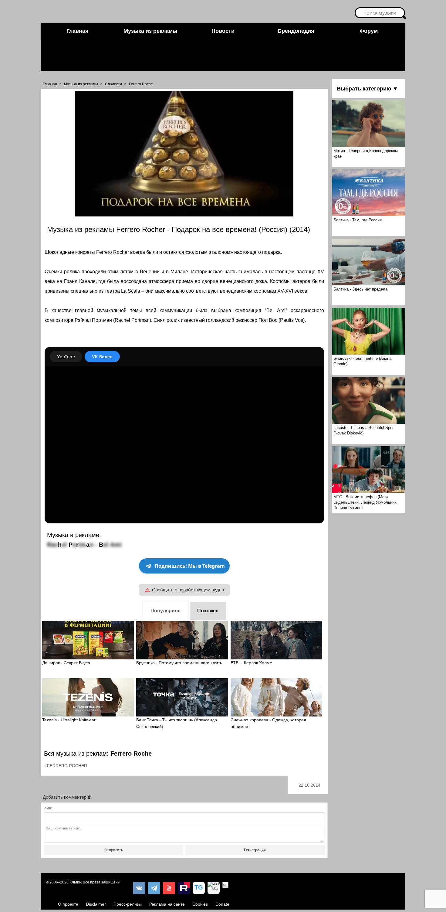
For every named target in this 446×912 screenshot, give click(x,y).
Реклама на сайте (167, 904)
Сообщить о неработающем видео (188, 589)
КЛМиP (75, 882)
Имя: (48, 808)
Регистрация (255, 850)
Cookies (200, 904)
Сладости (113, 84)
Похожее (207, 610)
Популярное (165, 610)
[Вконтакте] (139, 888)
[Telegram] (154, 888)
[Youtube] (169, 888)
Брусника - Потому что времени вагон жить (179, 662)
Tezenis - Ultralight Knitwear (69, 719)
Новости (223, 31)
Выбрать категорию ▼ (367, 89)
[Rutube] (184, 888)
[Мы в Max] (214, 888)
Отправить (113, 850)
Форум (369, 31)
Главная (77, 31)
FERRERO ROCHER (67, 765)
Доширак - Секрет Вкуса (66, 662)
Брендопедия (296, 31)
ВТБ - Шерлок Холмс (251, 662)
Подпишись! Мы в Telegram (190, 566)
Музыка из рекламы (150, 31)
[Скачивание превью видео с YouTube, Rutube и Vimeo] (199, 888)
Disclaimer (96, 904)
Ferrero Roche (141, 84)
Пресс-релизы (127, 904)
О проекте (68, 904)
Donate (222, 904)
